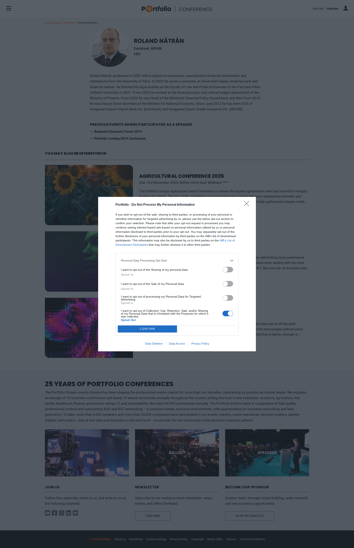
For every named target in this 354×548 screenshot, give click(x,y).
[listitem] (177, 260)
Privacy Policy (200, 343)
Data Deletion (154, 343)
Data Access (177, 343)
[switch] (227, 269)
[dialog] (177, 274)
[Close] (248, 205)
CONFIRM (147, 328)
